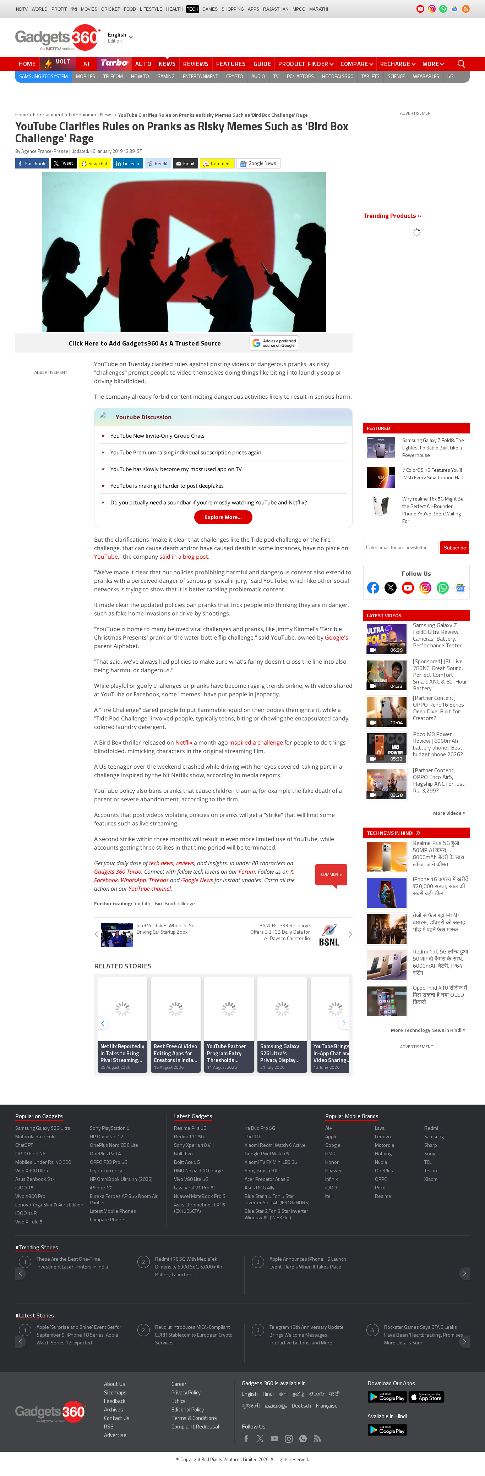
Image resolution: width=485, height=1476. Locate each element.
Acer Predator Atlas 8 (267, 1179)
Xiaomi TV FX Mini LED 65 (271, 1162)
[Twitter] (391, 588)
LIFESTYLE (151, 9)
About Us (114, 1384)
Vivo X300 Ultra (31, 1171)
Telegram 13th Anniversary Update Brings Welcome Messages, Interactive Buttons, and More (306, 1335)
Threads (159, 880)
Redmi (431, 1128)
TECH (192, 9)
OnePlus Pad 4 (105, 1154)
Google (332, 1145)
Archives (113, 1410)
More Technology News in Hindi (426, 1030)
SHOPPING (233, 9)
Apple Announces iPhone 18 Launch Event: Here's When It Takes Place (307, 1263)
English (250, 1394)
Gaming (166, 76)
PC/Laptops (300, 76)
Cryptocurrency (106, 1171)
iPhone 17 (101, 1188)
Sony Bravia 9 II (261, 1171)
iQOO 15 (24, 1188)
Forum (247, 871)
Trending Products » (392, 216)
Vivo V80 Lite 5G (191, 1179)
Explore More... (223, 517)
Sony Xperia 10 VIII (194, 1145)
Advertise (115, 1435)
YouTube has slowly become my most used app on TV (176, 468)
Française (327, 1406)
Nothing (383, 1154)
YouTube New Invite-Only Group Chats (157, 435)
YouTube (106, 556)
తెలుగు (316, 1394)
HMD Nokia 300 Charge (198, 1171)
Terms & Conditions (194, 1418)
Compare (354, 63)
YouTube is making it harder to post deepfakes (167, 485)
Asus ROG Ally (259, 1188)
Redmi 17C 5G (189, 1137)
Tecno (430, 1171)
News (167, 63)
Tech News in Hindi (391, 832)
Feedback (114, 1401)
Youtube (274, 1436)
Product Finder (303, 63)
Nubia (381, 1162)
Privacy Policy (186, 1393)
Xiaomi (431, 1179)
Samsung (434, 1137)
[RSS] (466, 9)
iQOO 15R (26, 1213)
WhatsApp (133, 880)
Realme (383, 1196)
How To (140, 76)
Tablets (370, 76)
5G (450, 76)
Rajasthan (276, 9)
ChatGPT (24, 1145)
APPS (253, 9)
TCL (427, 1162)
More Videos (447, 813)
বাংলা (283, 1394)
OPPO (381, 1179)
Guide (262, 63)
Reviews (196, 63)
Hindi (268, 1394)
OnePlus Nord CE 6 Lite (114, 1145)
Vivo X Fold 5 (29, 1222)
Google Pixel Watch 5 (267, 1154)
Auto (143, 63)
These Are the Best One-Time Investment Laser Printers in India (72, 1263)
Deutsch (301, 1406)
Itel (328, 1196)
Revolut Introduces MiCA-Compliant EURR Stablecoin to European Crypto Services (194, 1335)
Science (396, 76)
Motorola (384, 1145)
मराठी (334, 1394)
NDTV (22, 9)
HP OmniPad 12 (106, 1137)
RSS (109, 1427)
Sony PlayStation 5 (110, 1128)
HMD (330, 1154)
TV (276, 76)
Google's (336, 637)
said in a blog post (183, 556)
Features (231, 63)
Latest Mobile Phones (113, 1211)
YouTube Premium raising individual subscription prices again (185, 452)
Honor (332, 1162)
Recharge (395, 63)
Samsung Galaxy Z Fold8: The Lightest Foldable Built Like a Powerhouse (433, 448)
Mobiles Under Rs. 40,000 (43, 1162)
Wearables (426, 76)
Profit (59, 9)
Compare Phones (108, 1220)
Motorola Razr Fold (35, 1137)
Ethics (178, 1401)
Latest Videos (384, 615)
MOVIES (89, 9)
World (40, 9)
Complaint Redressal (195, 1427)
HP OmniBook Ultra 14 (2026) (121, 1179)
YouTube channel (150, 888)
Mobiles (85, 76)
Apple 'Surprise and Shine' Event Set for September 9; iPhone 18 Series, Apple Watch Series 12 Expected (79, 1335)
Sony (429, 1154)
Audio (258, 76)
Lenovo (383, 1137)
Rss (317, 1436)
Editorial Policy (187, 1410)
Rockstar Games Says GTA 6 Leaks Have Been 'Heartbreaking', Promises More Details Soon (423, 1335)
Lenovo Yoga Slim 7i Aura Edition (49, 1205)
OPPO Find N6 (30, 1154)
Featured (379, 428)
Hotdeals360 (337, 76)
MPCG (299, 9)
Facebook (106, 880)
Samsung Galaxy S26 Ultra (42, 1128)
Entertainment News (91, 115)
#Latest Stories (34, 1316)
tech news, (162, 863)
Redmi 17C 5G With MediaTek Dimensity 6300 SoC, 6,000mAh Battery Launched (188, 1267)
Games (210, 9)
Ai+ (328, 1128)
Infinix (331, 1179)
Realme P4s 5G (190, 1128)
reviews (185, 863)
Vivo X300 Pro (30, 1196)
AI (86, 63)
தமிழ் (298, 1394)
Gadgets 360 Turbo (117, 871)
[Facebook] (373, 588)
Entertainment (200, 76)
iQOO (331, 1188)
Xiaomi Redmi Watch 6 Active (275, 1145)
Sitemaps (115, 1393)
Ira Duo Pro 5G (260, 1128)
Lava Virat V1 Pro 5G (195, 1188)
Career (178, 1384)
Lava (380, 1128)
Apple (331, 1137)
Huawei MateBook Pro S (199, 1196)
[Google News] (460, 588)
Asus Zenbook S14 (35, 1179)
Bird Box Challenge (175, 904)
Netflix (183, 742)
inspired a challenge (256, 742)
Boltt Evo (183, 1154)
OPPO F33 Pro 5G (108, 1162)
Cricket (110, 9)
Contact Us (117, 1418)
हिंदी (74, 9)
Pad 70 (252, 1137)
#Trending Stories (36, 1248)
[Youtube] (408, 588)
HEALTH (174, 9)
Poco (380, 1188)
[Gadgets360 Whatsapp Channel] (443, 588)
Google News (197, 880)
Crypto (234, 76)
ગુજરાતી (251, 1406)
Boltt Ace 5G (187, 1162)
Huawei (333, 1171)
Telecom (113, 76)
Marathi (318, 9)
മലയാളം (276, 1406)
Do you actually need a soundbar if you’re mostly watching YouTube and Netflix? (208, 502)
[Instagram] (425, 588)
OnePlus (384, 1171)
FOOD (130, 9)
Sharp (430, 1145)
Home (27, 63)
